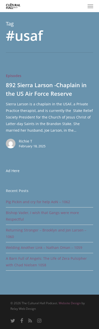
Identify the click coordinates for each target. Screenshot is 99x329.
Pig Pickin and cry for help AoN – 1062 (38, 201)
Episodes (13, 75)
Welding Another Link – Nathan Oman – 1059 (44, 247)
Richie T (25, 141)
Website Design (70, 303)
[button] (90, 6)
